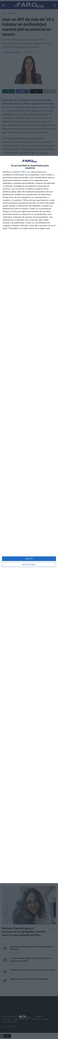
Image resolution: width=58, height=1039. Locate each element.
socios (28, 172)
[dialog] (29, 519)
